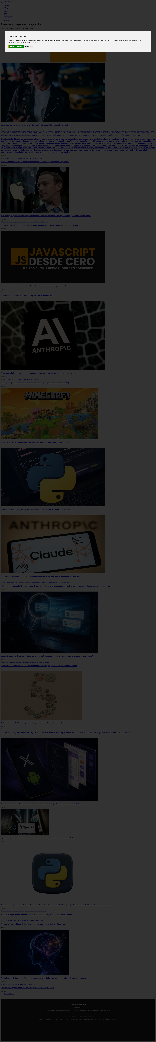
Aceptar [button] (12, 46)
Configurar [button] (28, 46)
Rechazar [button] (19, 46)
